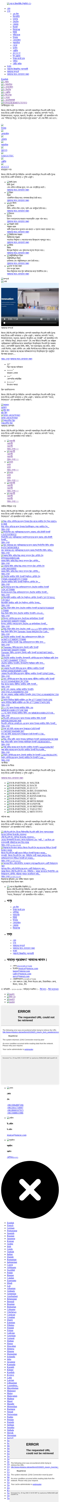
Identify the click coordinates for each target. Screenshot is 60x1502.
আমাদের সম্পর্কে (13, 71)
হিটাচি (15, 32)
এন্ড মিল (16, 14)
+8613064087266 (15, 1105)
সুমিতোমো (16, 35)
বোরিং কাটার (17, 63)
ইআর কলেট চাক (19, 58)
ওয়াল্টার (15, 50)
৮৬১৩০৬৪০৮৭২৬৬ (24, 966)
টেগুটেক (15, 21)
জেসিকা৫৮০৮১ (12, 1157)
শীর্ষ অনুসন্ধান (53, 989)
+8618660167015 (15, 1110)
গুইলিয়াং (16, 912)
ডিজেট (15, 27)
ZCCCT (17, 53)
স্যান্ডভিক (16, 42)
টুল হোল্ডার (16, 56)
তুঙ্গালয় (15, 19)
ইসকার (15, 37)
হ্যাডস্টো (16, 915)
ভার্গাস (15, 48)
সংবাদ (9, 66)
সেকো (15, 45)
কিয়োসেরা (16, 29)
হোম (8, 8)
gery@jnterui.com (21, 976)
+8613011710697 (15, 1107)
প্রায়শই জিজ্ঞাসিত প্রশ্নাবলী (17, 69)
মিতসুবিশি (16, 16)
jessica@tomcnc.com (28, 968)
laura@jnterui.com (21, 971)
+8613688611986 (15, 1113)
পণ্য (8, 11)
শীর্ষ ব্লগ (43, 989)
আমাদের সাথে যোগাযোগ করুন (18, 74)
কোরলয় (15, 24)
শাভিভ (15, 61)
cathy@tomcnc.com (22, 973)
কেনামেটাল (17, 40)
